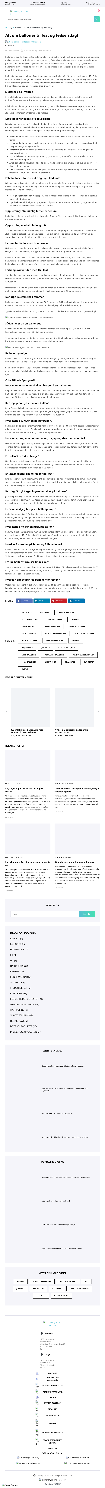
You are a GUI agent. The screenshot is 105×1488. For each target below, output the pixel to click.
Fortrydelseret (52, 1403)
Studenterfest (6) (20, 987)
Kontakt (52, 1373)
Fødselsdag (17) (19, 949)
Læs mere (9, 817)
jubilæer (46, 648)
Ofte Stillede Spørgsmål (52, 1379)
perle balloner (28, 662)
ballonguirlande (68, 1281)
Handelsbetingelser (52, 1385)
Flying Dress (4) (19, 966)
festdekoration (28, 633)
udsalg (24, 669)
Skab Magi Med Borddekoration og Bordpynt (58, 1225)
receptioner (50, 662)
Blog (10, 27)
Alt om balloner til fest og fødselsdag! (56, 1201)
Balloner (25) (17, 944)
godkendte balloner (84, 633)
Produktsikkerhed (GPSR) (52, 1441)
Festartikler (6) (19, 1020)
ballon (20, 1281)
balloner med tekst (67, 612)
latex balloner (28, 655)
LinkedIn (77, 601)
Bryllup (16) (17, 971)
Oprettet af (52, 1484)
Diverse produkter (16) (23, 1026)
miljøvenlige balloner (83, 655)
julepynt (20, 1288)
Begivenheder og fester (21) (26, 998)
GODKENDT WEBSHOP (52, 1432)
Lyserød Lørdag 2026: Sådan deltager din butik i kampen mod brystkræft (65, 1089)
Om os (52, 1423)
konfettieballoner (42, 1281)
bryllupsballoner (30, 619)
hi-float (76, 640)
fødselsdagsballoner (55, 633)
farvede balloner (77, 626)
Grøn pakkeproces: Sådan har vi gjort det (57, 1113)
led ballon (38, 1288)
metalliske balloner (54, 655)
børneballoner (54, 619)
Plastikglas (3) (18, 993)
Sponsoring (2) (19, 1009)
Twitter (41, 601)
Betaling (52, 1409)
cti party (75, 619)
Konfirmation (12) (20, 976)
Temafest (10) (17, 982)
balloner (44, 612)
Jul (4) (13, 955)
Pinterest (59, 601)
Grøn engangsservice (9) (24, 1004)
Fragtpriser (52, 1415)
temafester (70, 662)
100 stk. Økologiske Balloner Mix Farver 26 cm (72, 731)
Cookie (52, 1397)
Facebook (25, 601)
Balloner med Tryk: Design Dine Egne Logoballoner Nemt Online (66, 1177)
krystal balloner (66, 648)
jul (86, 1281)
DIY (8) (13, 960)
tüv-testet (89, 662)
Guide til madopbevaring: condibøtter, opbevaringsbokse (63, 1066)
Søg (87, 914)
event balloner (52, 626)
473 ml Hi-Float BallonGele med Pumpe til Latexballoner (27, 731)
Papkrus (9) (16, 938)
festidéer (41, 1296)
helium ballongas (54, 640)
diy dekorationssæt (79, 1288)
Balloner (18, 27)
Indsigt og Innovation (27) (25, 1031)
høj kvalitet (27, 648)
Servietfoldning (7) (21, 1015)
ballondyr (26, 612)
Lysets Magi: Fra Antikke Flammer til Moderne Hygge (62, 1248)
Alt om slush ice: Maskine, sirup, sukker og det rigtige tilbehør (65, 1137)
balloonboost (61, 1296)
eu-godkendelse (29, 626)
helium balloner (29, 640)
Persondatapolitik (52, 1392)
